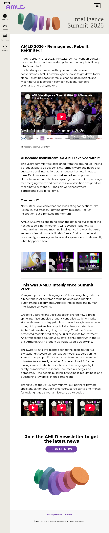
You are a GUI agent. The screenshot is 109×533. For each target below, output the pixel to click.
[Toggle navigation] (97, 5)
